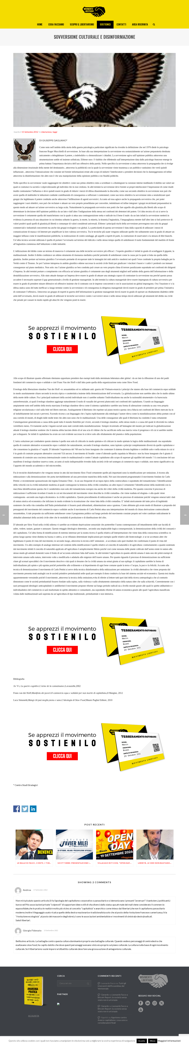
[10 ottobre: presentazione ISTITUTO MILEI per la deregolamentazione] (74, 844)
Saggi (55, 132)
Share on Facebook (16, 808)
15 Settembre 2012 (30, 132)
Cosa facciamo (56, 24)
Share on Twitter (25, 808)
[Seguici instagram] (154, 1003)
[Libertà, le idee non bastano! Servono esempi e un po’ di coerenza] (154, 844)
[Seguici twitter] (161, 1003)
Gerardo (105, 994)
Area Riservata (140, 24)
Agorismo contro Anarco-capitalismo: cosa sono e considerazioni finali (112, 1020)
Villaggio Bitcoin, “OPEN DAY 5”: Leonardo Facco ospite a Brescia (115, 863)
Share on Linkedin (33, 808)
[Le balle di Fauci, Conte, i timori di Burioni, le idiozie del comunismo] (34, 844)
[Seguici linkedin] (147, 1003)
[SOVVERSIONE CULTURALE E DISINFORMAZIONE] (94, 90)
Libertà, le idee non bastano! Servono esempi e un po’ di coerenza (155, 863)
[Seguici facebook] (140, 1003)
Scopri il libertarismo (82, 24)
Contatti (121, 24)
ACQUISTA (33, 1016)
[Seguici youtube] (140, 1009)
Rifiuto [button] (152, 1041)
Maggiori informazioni (169, 1040)
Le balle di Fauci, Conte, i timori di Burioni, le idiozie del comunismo (35, 863)
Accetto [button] (141, 1041)
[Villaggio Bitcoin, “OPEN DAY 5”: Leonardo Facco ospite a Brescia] (114, 844)
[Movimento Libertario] (94, 10)
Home (39, 24)
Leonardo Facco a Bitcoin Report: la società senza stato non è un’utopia (113, 997)
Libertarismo (46, 132)
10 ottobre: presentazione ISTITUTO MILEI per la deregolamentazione (75, 863)
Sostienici (105, 24)
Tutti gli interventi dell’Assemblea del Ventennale (112, 986)
